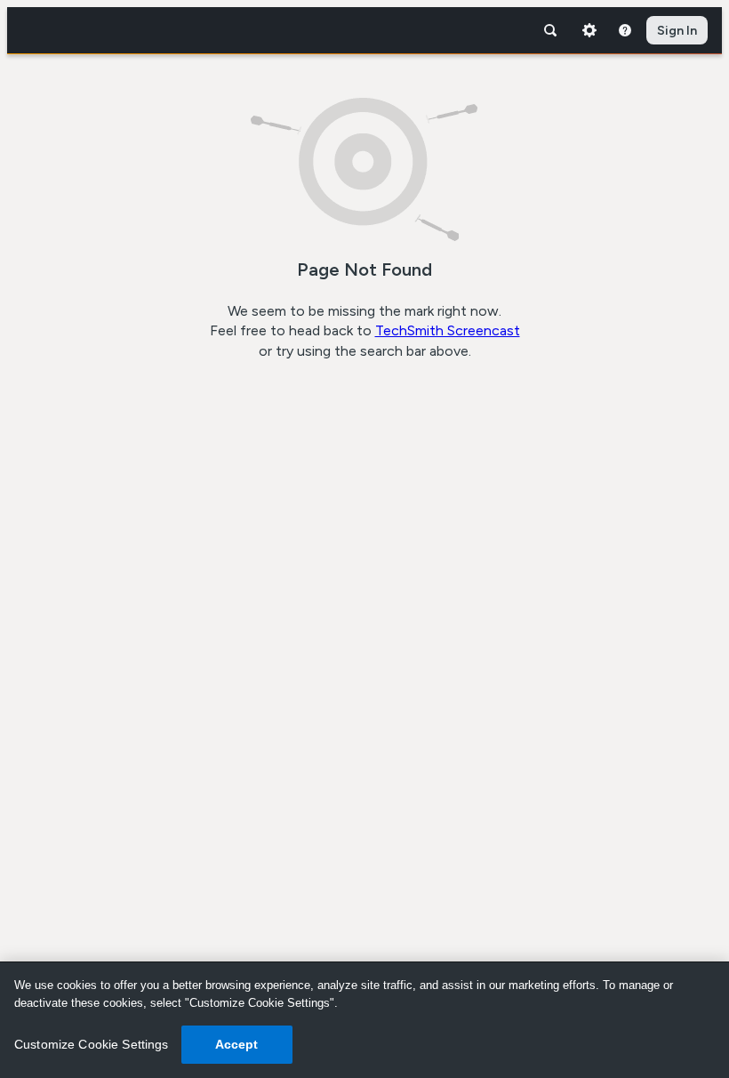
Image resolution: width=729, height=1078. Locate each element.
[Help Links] (625, 30)
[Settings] (589, 30)
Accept (237, 1044)
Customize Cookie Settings (91, 1044)
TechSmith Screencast (447, 330)
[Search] (550, 30)
